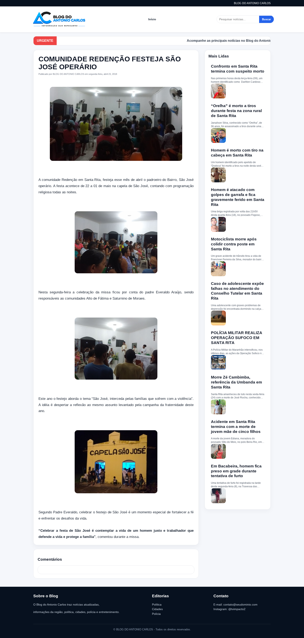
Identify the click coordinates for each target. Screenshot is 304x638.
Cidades (157, 609)
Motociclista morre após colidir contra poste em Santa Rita (234, 244)
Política (157, 604)
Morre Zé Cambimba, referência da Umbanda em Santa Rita (236, 382)
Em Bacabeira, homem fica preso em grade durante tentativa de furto (236, 471)
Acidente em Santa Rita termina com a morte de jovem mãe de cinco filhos (236, 426)
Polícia (156, 613)
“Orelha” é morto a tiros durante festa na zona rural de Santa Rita (236, 111)
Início (152, 19)
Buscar (266, 19)
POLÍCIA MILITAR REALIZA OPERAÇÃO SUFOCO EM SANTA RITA (236, 338)
